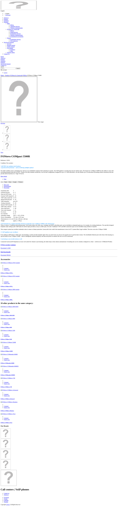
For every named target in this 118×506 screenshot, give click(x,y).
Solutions (6, 20)
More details (4, 176)
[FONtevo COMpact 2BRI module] (10, 289)
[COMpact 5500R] (7, 133)
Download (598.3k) (6, 255)
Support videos (11, 52)
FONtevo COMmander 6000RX (8, 375)
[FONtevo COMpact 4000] (8, 318)
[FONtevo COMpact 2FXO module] (10, 262)
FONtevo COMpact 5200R (7, 351)
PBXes (12, 25)
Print (5, 179)
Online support (11, 46)
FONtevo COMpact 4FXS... (7, 286)
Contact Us (7, 54)
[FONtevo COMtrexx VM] (8, 378)
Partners (6, 19)
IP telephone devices (15, 33)
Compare (6, 268)
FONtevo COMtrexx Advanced (8, 398)
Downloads (10, 48)
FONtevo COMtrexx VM (6, 386)
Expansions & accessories (16, 36)
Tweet (5, 182)
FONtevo (12, 49)
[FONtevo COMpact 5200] (8, 330)
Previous (3, 123)
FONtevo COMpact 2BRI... (7, 299)
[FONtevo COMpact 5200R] (8, 342)
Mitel (8, 23)
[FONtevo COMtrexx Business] (9, 402)
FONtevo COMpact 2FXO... (7, 273)
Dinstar (9, 38)
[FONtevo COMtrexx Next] (8, 414)
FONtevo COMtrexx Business (7, 410)
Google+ (15, 182)
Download (6, 187)
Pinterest (20, 182)
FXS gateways (14, 41)
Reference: (3, 160)
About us (6, 17)
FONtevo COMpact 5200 (6, 339)
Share (10, 182)
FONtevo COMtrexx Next (6, 422)
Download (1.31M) (6, 248)
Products (6, 22)
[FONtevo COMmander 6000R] (9, 354)
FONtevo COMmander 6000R (7, 363)
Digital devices (14, 32)
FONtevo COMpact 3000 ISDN (8, 315)
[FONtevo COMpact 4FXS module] (10, 276)
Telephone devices (15, 26)
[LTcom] (19, 9)
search (2, 66)
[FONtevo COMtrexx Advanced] (9, 390)
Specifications (7, 186)
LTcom (8, 504)
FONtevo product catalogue (8, 245)
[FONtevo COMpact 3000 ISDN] (9, 306)
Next (2, 152)
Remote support (11, 45)
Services (9, 44)
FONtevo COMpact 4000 (6, 327)
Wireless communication (16, 28)
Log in (5, 72)
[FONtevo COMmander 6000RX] (10, 366)
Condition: (3, 163)
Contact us (6, 493)
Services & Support (9, 42)
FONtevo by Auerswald (13, 29)
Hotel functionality (6, 252)
